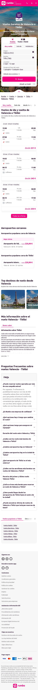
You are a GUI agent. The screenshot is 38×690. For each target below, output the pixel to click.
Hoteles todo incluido (8, 641)
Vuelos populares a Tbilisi (12, 519)
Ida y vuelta (8, 46)
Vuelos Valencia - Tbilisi (11, 531)
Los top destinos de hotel (9, 638)
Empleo (4, 592)
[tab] (12, 40)
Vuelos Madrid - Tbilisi (10, 525)
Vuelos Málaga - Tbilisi (10, 534)
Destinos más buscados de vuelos (12, 635)
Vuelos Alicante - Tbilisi (11, 539)
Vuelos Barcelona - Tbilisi (11, 528)
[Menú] (36, 3)
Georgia (20, 96)
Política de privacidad (8, 582)
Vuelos (11, 96)
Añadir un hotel (25, 84)
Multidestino (29, 46)
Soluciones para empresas (9, 601)
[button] (5, 356)
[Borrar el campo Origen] (33, 52)
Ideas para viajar (6, 648)
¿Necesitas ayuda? (7, 609)
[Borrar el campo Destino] (33, 57)
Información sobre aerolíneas (10, 615)
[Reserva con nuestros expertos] (27, 3)
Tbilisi (28, 96)
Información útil (6, 618)
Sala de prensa (6, 598)
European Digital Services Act (10, 621)
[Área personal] (31, 3)
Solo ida (19, 46)
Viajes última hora (7, 644)
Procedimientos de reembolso (11, 612)
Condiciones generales (8, 579)
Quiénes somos (6, 576)
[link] (19, 135)
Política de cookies (7, 585)
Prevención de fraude (8, 628)
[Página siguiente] (34, 105)
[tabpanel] (19, 162)
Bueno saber (7, 325)
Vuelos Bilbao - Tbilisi (10, 536)
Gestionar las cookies (8, 588)
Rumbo (3, 96)
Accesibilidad (6, 624)
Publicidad (5, 595)
